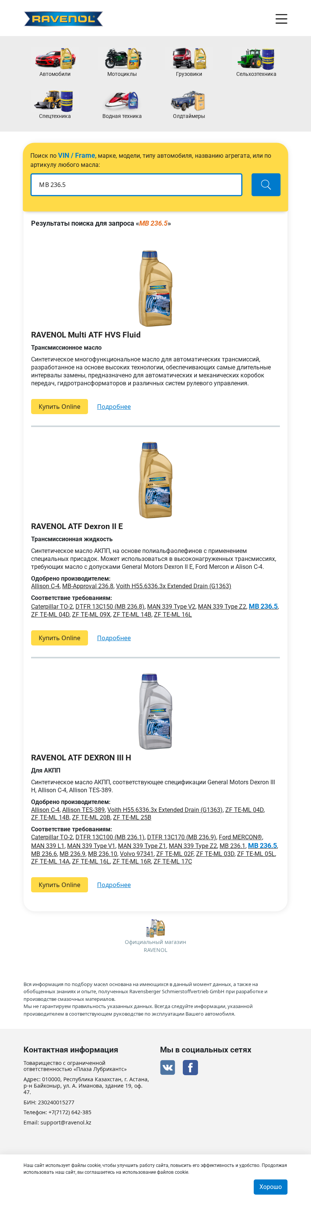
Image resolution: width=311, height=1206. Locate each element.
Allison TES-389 (83, 809)
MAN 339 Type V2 (171, 606)
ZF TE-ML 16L (173, 614)
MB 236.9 (72, 853)
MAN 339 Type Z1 (142, 846)
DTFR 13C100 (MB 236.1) (110, 837)
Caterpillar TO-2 (52, 606)
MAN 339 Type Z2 (222, 606)
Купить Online (59, 406)
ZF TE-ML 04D (50, 614)
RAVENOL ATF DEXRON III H (81, 757)
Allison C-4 (45, 586)
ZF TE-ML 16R (132, 861)
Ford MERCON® (240, 837)
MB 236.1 (232, 846)
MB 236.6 (44, 853)
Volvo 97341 (137, 853)
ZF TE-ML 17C (173, 861)
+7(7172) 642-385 (70, 1112)
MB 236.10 (102, 853)
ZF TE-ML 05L (256, 853)
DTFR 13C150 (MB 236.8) (110, 606)
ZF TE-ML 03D (215, 853)
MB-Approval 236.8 (87, 586)
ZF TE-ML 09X (91, 614)
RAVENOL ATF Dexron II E (77, 526)
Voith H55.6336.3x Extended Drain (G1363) (173, 586)
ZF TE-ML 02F (174, 853)
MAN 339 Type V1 (91, 846)
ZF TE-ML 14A (50, 861)
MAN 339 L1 (47, 846)
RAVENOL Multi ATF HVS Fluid (86, 334)
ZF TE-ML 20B (91, 817)
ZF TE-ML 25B (132, 817)
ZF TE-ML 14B (132, 614)
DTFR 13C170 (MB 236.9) (181, 837)
